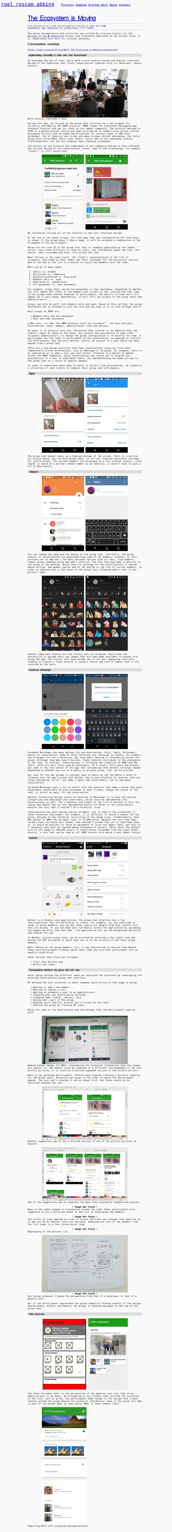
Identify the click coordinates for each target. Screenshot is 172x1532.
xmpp (44, 28)
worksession (52, 28)
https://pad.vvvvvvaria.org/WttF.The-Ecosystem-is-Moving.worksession (73, 49)
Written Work (98, 4)
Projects (67, 4)
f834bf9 (90, 28)
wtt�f (103, 26)
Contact (124, 4)
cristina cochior (70, 28)
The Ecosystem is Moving (62, 18)
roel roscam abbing (27, 4)
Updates (81, 4)
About (113, 4)
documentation (34, 28)
